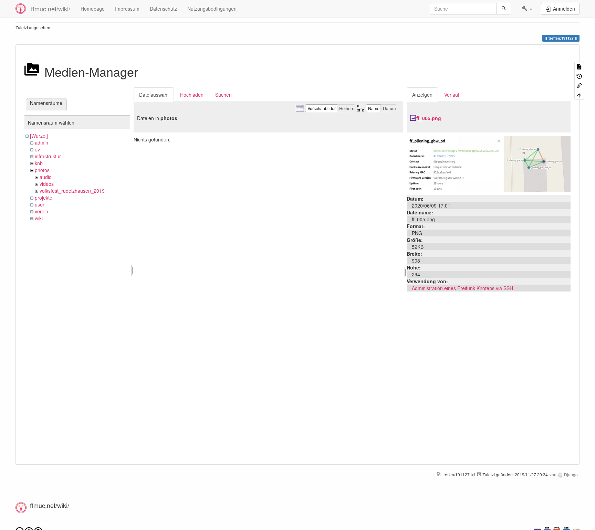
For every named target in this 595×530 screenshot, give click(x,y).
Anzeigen (422, 94)
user (39, 204)
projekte (43, 197)
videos (47, 183)
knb (39, 163)
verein (41, 211)
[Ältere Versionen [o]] (579, 75)
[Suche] (504, 8)
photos (42, 170)
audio (46, 176)
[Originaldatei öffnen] (489, 163)
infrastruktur (48, 156)
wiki (39, 218)
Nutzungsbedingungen (212, 8)
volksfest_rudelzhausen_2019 (72, 190)
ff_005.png (428, 118)
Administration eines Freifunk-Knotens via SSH (462, 288)
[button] (526, 8)
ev (37, 149)
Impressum (127, 8)
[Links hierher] (579, 85)
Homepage (93, 8)
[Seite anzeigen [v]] (579, 66)
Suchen (223, 94)
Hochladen (191, 94)
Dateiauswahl (153, 94)
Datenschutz (163, 8)
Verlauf (451, 94)
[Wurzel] (39, 135)
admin (41, 142)
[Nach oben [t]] (579, 94)
